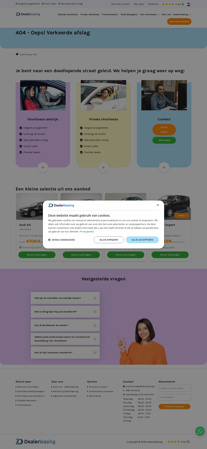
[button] (61, 239)
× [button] (158, 205)
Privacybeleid (87, 231)
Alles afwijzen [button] (109, 239)
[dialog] (103, 225)
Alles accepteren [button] (142, 239)
